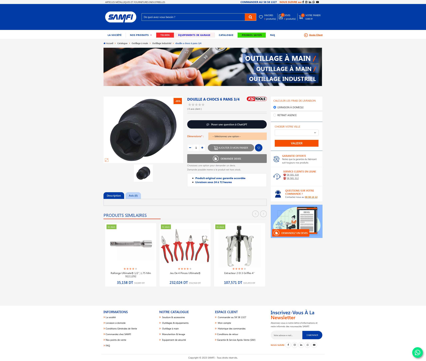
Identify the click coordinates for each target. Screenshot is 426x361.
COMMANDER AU (258, 2)
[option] (130, 253)
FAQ (272, 35)
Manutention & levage (173, 334)
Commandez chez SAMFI (118, 334)
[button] (141, 35)
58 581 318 (293, 174)
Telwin (165, 35)
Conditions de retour (227, 334)
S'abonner (312, 335)
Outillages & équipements (175, 322)
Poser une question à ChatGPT (229, 124)
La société (114, 35)
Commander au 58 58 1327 (231, 317)
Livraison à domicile (290, 107)
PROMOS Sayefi (252, 35)
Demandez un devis (294, 233)
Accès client (315, 34)
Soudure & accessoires (173, 317)
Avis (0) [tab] (133, 195)
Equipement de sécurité (173, 339)
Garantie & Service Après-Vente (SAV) (236, 339)
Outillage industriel (161, 43)
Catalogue (226, 35)
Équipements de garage (194, 35)
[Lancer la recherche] (250, 17)
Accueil (109, 43)
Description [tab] (114, 195)
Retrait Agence (287, 115)
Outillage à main (140, 43)
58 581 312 (293, 178)
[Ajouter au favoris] (258, 147)
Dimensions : (195, 136)
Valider (297, 143)
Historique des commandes (231, 328)
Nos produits (141, 35)
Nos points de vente (116, 339)
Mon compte (224, 322)
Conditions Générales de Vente (121, 328)
